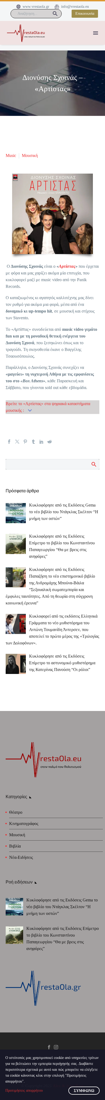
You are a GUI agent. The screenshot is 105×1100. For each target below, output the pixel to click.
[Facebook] (9, 441)
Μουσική (30, 155)
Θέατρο (15, 812)
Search (93, 464)
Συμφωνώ (84, 1091)
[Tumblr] (33, 441)
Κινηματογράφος (23, 823)
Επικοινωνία (84, 14)
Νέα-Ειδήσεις (21, 857)
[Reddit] (49, 441)
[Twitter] (17, 441)
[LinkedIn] (41, 441)
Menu (95, 33)
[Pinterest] (25, 441)
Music (11, 155)
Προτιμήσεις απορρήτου (24, 1090)
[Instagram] (56, 1047)
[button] (55, 13)
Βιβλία (15, 846)
